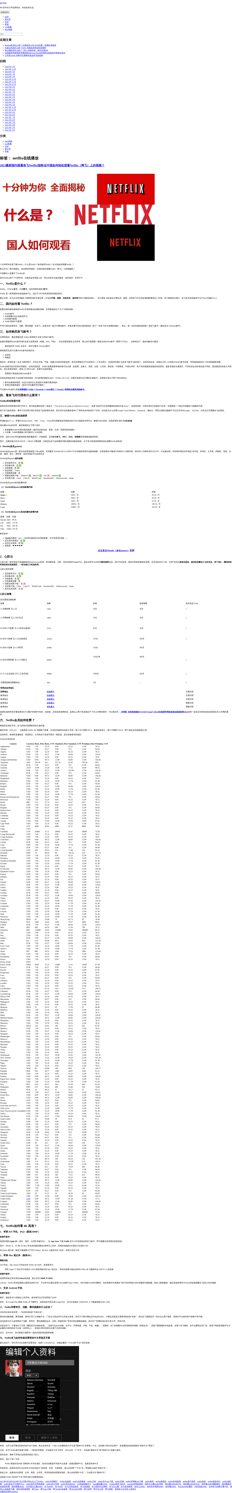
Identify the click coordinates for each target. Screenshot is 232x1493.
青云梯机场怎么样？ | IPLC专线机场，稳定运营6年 (26, 50)
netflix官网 (119, 1481)
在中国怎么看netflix (34, 1487)
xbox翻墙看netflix (100, 1484)
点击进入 (50, 692)
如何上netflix (139, 1487)
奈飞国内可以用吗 (99, 1487)
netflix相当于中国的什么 (14, 1484)
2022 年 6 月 (10, 95)
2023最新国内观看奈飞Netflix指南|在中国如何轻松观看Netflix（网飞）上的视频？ (52, 165)
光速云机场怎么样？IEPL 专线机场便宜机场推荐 (25, 48)
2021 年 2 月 (10, 130)
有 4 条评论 (131, 1489)
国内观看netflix (18, 1487)
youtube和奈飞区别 (117, 1484)
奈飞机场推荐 (126, 1487)
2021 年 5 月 (10, 123)
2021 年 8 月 (10, 115)
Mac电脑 (8, 30)
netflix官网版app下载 (134, 1481)
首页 (7, 17)
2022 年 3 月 (10, 102)
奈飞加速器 (85, 1487)
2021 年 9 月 (10, 112)
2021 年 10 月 (10, 110)
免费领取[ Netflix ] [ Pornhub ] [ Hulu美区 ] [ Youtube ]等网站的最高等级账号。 (52, 389)
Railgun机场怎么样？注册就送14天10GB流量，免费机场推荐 (30, 45)
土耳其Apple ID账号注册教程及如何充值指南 (24, 55)
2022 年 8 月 (10, 90)
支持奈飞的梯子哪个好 (218, 1487)
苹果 (7, 24)
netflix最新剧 (161, 1481)
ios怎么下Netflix (36, 1481)
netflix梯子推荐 (189, 1481)
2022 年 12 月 (10, 79)
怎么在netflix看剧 (185, 1487)
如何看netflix (170, 1487)
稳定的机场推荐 (23, 1489)
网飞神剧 (109, 1489)
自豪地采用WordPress (9, 1492)
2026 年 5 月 (10, 67)
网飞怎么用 (98, 1489)
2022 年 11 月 (10, 82)
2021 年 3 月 (10, 128)
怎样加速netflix (200, 1487)
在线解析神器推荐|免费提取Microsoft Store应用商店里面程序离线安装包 (35, 53)
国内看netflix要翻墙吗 (211, 1484)
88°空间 (3, 3)
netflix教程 (149, 1481)
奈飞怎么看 (114, 1487)
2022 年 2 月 (10, 105)
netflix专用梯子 (51, 1481)
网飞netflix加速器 (60, 1489)
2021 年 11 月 (10, 107)
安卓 (7, 22)
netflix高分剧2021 (68, 1484)
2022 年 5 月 (10, 97)
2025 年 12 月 (10, 69)
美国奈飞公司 (120, 1489)
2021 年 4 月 (10, 125)
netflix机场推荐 (174, 1481)
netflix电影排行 (214, 1481)
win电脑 (8, 27)
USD (28, 1199)
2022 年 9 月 (10, 87)
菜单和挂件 (5, 12)
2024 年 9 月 (10, 72)
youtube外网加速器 (135, 1484)
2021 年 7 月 (10, 117)
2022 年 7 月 (10, 92)
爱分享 (8, 19)
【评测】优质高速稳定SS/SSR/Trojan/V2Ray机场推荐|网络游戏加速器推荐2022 (154, 712)
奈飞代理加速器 (71, 1487)
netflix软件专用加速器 (35, 1484)
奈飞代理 (59, 1487)
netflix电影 (201, 1481)
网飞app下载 (45, 1489)
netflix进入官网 (52, 1484)
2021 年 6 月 (10, 120)
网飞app (35, 1489)
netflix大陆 (91, 1481)
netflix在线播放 (79, 1481)
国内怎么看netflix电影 (154, 1484)
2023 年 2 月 (10, 77)
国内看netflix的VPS (173, 1484)
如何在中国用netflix (155, 1487)
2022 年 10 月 (10, 84)
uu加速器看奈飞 (84, 1484)
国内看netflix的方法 (191, 1484)
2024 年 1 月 (10, 74)
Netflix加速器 (65, 1481)
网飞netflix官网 (75, 1489)
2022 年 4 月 (10, 100)
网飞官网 (88, 1489)
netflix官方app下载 (105, 1481)
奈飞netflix (48, 1487)
